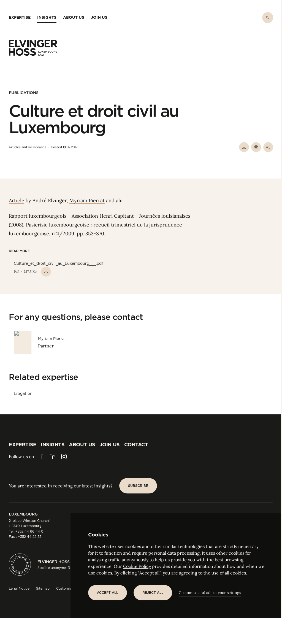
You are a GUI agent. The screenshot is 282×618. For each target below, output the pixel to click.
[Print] (256, 147)
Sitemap (43, 588)
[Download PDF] (244, 147)
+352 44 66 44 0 (29, 531)
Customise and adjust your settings (210, 592)
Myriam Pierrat (87, 200)
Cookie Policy (137, 566)
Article (16, 200)
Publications (24, 92)
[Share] (268, 147)
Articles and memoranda (27, 147)
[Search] (267, 17)
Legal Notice (19, 588)
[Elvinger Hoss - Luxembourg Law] (33, 48)
